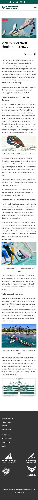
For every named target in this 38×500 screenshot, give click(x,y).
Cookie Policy (6, 442)
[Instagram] (21, 2)
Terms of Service (7, 438)
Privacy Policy (6, 435)
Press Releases (6, 429)
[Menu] (35, 7)
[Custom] (28, 2)
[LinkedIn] (34, 54)
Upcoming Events (7, 418)
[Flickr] (24, 2)
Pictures (4, 426)
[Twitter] (13, 2)
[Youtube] (17, 2)
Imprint (4, 446)
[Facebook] (10, 2)
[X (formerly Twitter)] (30, 53)
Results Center (6, 422)
